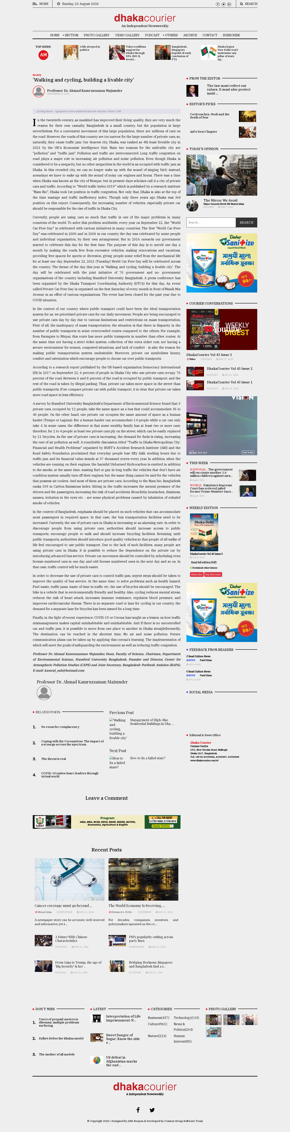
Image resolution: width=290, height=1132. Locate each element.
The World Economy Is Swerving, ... (137, 905)
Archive (190, 35)
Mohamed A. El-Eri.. (122, 912)
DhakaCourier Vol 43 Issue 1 (230, 382)
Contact (210, 35)
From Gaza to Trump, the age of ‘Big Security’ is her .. (78, 964)
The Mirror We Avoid (220, 200)
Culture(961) (157, 1024)
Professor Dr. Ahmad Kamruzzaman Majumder (85, 91)
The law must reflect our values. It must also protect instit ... (228, 89)
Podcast (152, 35)
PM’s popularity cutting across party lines (151, 939)
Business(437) (158, 1018)
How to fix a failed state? (147, 758)
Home (54, 35)
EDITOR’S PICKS (202, 104)
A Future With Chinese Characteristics (71, 939)
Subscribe (231, 35)
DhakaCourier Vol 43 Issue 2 (230, 369)
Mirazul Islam (45, 912)
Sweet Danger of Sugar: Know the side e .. (123, 1039)
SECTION (71, 35)
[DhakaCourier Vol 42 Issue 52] (214, 1035)
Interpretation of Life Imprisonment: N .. (123, 1018)
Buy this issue (213, 574)
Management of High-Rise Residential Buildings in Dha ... (152, 722)
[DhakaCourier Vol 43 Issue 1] (249, 1022)
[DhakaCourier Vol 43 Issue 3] (214, 1022)
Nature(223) (157, 1036)
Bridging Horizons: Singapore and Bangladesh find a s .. (151, 964)
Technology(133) (186, 1018)
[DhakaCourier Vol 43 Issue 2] (231, 1022)
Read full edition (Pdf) (204, 562)
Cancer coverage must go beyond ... (63, 905)
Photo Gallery (97, 35)
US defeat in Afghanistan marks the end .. (121, 1061)
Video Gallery (127, 35)
